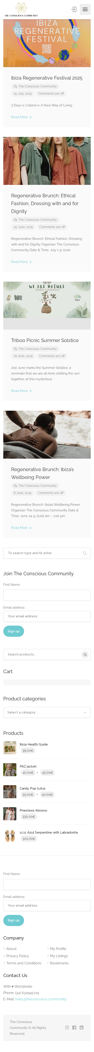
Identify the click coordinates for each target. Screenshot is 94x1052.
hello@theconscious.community (41, 999)
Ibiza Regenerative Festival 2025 (46, 78)
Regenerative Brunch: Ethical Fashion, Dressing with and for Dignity (44, 203)
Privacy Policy (17, 956)
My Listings (59, 956)
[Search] (85, 654)
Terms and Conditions (23, 963)
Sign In (74, 9)
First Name (11, 585)
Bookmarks (59, 963)
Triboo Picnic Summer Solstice (45, 340)
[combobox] (47, 712)
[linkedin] (81, 1028)
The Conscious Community (37, 86)
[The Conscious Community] (21, 9)
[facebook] (74, 1028)
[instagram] (67, 1028)
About (11, 949)
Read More (20, 117)
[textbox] (47, 712)
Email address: (14, 607)
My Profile (58, 949)
